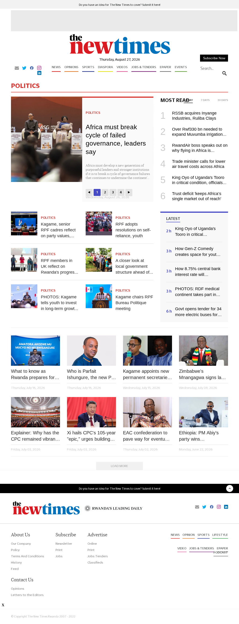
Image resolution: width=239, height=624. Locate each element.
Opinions (71, 67)
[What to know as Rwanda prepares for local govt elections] (35, 350)
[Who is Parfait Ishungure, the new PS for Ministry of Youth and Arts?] (91, 350)
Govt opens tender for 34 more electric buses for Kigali (198, 312)
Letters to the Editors (27, 595)
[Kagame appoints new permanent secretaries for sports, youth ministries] (147, 350)
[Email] (17, 68)
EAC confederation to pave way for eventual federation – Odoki (146, 436)
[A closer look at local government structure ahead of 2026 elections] (99, 260)
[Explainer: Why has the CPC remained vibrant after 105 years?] (35, 412)
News (56, 67)
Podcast (221, 552)
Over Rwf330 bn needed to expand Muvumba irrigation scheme (191, 134)
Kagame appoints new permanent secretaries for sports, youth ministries (146, 375)
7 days (205, 100)
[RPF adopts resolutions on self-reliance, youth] (99, 223)
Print (59, 550)
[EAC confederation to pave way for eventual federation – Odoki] (147, 412)
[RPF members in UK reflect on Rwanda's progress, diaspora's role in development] (24, 260)
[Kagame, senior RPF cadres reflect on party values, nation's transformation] (24, 223)
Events (181, 67)
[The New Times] (119, 54)
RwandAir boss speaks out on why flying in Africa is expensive (194, 150)
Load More (119, 466)
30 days (223, 100)
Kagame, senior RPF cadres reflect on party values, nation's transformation (58, 236)
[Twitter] (24, 68)
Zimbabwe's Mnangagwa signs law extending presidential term (202, 375)
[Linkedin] (39, 73)
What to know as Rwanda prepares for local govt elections (33, 375)
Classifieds (95, 562)
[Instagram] (39, 68)
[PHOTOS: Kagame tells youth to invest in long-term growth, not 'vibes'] (24, 296)
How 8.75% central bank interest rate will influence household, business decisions (198, 272)
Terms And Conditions (27, 556)
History (16, 562)
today (188, 100)
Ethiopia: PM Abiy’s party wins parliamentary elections (203, 436)
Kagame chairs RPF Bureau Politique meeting (134, 303)
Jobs (59, 556)
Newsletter (64, 543)
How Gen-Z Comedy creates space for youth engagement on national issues (197, 252)
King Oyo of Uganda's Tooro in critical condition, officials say (192, 182)
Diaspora (105, 67)
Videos (122, 67)
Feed (15, 569)
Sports (88, 67)
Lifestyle (220, 535)
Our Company (21, 543)
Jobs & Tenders (143, 67)
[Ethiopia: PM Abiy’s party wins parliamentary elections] (203, 412)
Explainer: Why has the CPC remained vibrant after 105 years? (35, 436)
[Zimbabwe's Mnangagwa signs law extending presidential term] (203, 350)
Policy (15, 550)
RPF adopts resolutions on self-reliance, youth (133, 230)
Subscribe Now (214, 58)
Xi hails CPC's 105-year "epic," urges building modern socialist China (91, 436)
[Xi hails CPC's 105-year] (91, 412)
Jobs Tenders (98, 556)
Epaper (165, 67)
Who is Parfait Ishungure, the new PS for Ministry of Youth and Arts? (90, 375)
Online (92, 543)
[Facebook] (32, 68)
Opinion (189, 535)
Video (181, 548)
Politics (93, 113)
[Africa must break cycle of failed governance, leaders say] (46, 139)
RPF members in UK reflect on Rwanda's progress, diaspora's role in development (59, 272)
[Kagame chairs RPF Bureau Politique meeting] (99, 296)
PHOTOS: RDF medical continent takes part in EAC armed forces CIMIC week (197, 292)
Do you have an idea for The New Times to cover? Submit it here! (119, 4)
